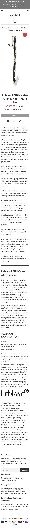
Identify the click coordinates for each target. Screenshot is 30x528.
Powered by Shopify (23, 518)
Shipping (7, 109)
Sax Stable (15, 15)
